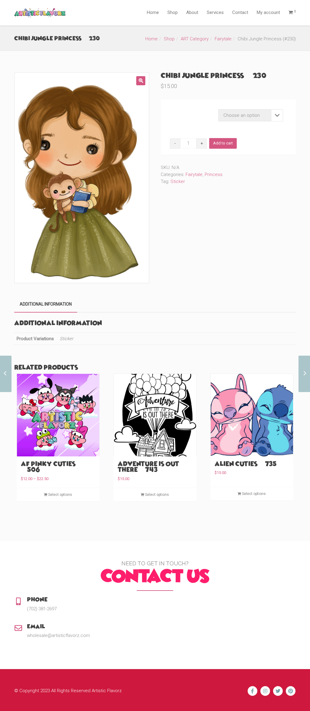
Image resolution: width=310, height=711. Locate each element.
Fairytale (223, 39)
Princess (214, 174)
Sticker (177, 181)
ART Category (195, 39)
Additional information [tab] (46, 304)
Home (153, 12)
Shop (172, 12)
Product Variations (187, 111)
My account (268, 12)
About (192, 12)
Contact (240, 12)
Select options (59, 495)
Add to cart (223, 143)
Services (215, 12)
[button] (140, 80)
